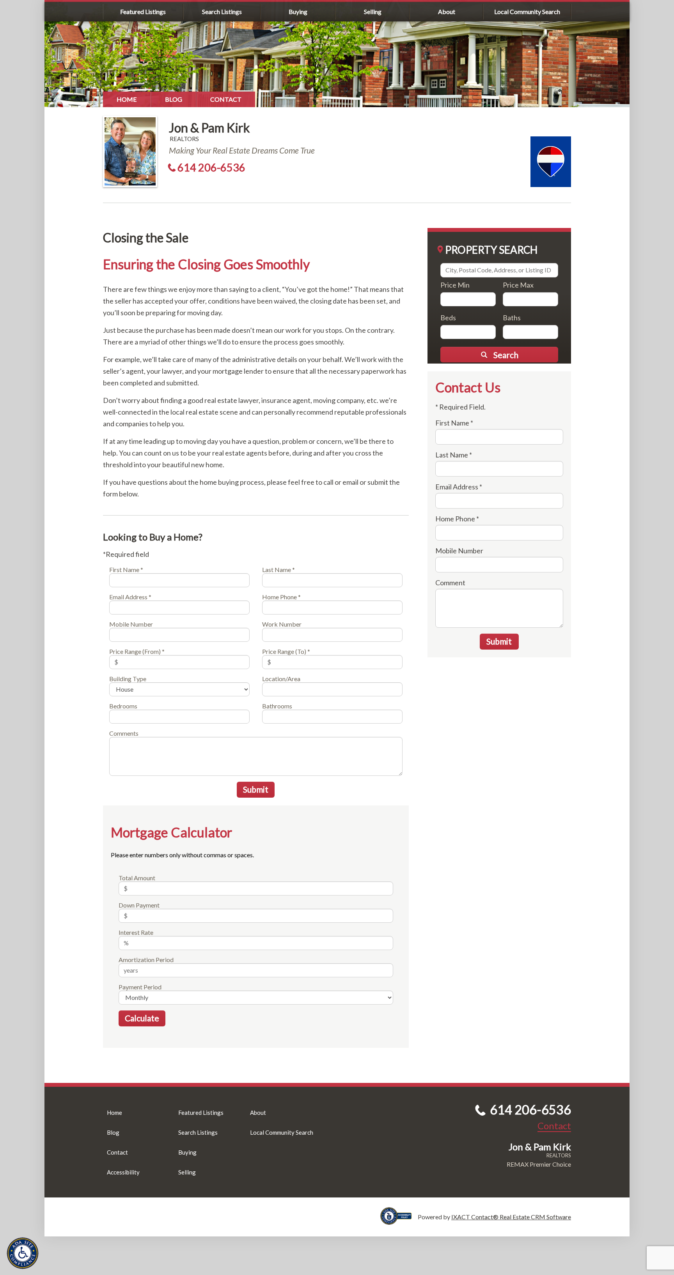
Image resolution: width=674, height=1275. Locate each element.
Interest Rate (136, 932)
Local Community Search (527, 11)
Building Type (127, 678)
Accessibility (123, 1172)
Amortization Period (146, 959)
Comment (450, 582)
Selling (372, 11)
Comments (123, 733)
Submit (255, 789)
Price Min (455, 285)
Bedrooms (123, 706)
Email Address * (130, 596)
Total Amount (137, 877)
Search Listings (222, 11)
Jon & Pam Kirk (209, 127)
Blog (173, 99)
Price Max (518, 285)
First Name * (126, 569)
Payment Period (140, 987)
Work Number (282, 624)
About (446, 11)
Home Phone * (281, 596)
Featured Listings (143, 11)
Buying (298, 11)
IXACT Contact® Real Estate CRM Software (511, 1216)
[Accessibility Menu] (23, 1253)
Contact (225, 99)
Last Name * (278, 569)
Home (127, 99)
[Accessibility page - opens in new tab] (399, 1221)
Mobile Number (131, 624)
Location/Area (281, 678)
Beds (448, 317)
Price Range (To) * (286, 651)
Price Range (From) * (137, 651)
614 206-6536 (211, 167)
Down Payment (139, 905)
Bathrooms (277, 706)
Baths (512, 317)
